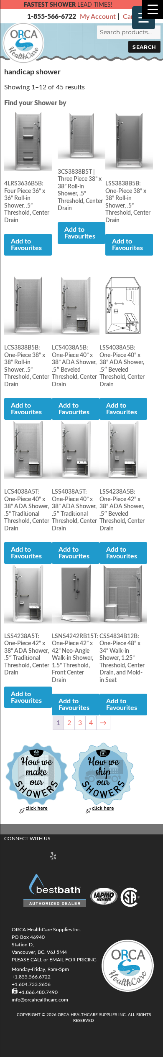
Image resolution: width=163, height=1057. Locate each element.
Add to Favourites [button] (26, 244)
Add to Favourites (79, 233)
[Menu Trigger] (152, 9)
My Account (98, 16)
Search (144, 47)
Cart (129, 16)
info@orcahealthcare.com (40, 999)
